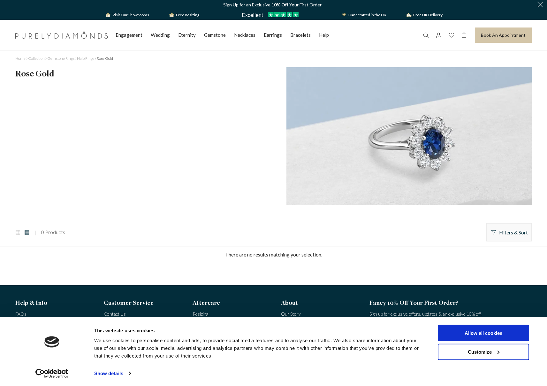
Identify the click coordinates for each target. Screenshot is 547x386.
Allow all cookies (483, 333)
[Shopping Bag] (464, 35)
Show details (108, 373)
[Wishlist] (451, 35)
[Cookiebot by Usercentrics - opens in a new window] (52, 373)
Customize (480, 351)
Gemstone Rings (60, 58)
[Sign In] (438, 35)
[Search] (425, 35)
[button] (540, 5)
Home (20, 58)
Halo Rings (85, 58)
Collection (36, 58)
